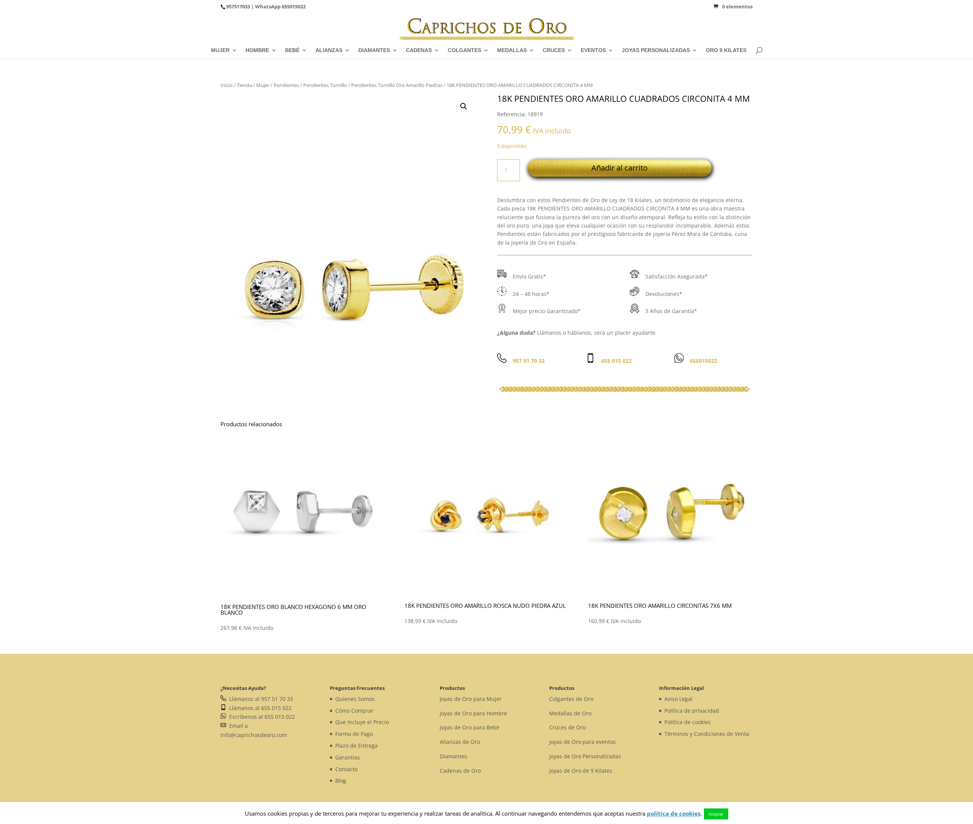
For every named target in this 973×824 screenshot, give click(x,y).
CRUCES (554, 50)
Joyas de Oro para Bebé (469, 727)
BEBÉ (292, 50)
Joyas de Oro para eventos (582, 741)
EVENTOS (593, 50)
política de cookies (673, 813)
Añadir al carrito (619, 168)
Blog (340, 780)
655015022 (294, 6)
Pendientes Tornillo (325, 85)
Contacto (346, 769)
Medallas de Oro (570, 713)
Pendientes (286, 85)
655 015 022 (616, 360)
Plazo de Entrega (356, 745)
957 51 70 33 (529, 360)
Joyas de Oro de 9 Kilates (580, 770)
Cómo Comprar (354, 710)
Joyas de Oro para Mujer (471, 698)
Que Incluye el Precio (362, 722)
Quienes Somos (355, 698)
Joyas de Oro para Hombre (473, 713)
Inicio (226, 85)
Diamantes (453, 756)
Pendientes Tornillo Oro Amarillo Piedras (396, 85)
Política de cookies (687, 722)
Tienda (244, 85)
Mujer (262, 85)
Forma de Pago (354, 733)
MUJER (220, 50)
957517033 (238, 6)
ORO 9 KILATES (726, 50)
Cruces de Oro (567, 727)
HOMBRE (257, 50)
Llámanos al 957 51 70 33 (259, 698)
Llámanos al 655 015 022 (259, 708)
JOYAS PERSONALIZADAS (656, 50)
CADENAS (419, 50)
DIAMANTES (374, 50)
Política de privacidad (691, 710)
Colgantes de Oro (571, 698)
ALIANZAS (328, 50)
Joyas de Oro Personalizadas (585, 756)
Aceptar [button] (716, 814)
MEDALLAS (512, 50)
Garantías (347, 757)
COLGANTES (464, 50)
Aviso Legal (678, 698)
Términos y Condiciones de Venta (706, 733)
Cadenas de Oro (460, 770)
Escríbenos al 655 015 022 (260, 716)
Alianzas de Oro (460, 741)
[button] (464, 106)
